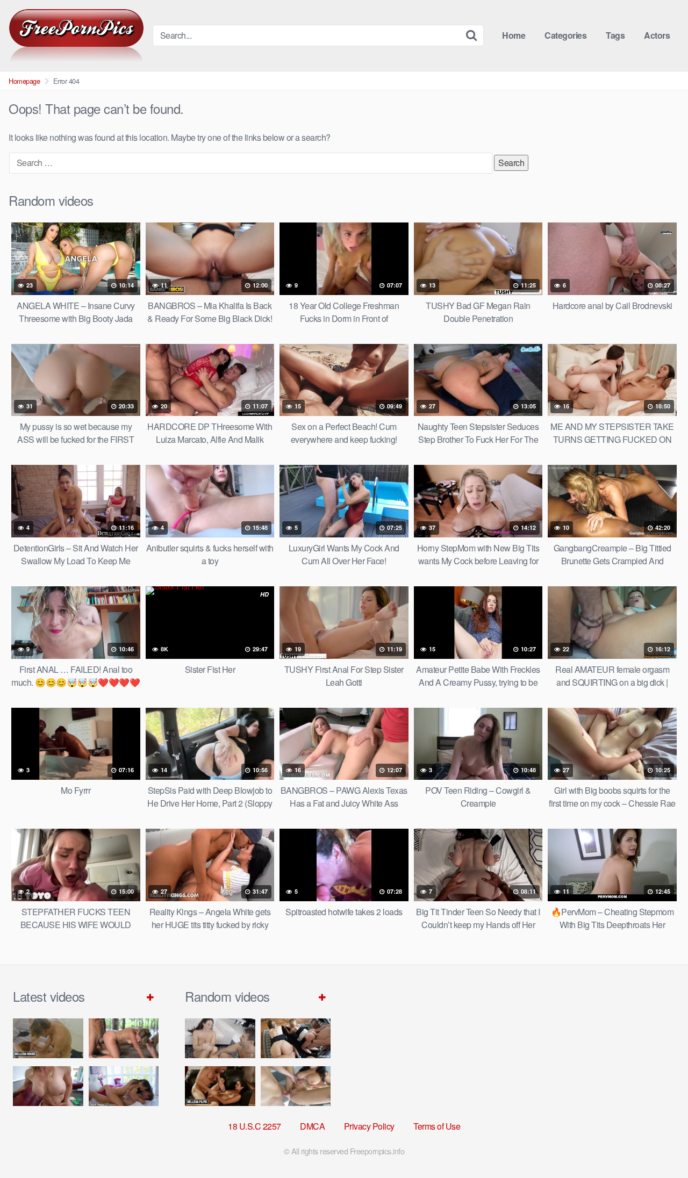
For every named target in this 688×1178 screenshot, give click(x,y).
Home (513, 35)
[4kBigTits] (76, 35)
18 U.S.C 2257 (254, 1126)
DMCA (312, 1126)
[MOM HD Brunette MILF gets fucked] (124, 1038)
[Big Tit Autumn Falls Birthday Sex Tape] (296, 1085)
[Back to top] (658, 1144)
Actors (657, 35)
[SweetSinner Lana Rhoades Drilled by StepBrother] (124, 1085)
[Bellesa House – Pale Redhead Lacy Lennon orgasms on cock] (48, 1038)
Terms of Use (436, 1126)
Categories (565, 35)
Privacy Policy (369, 1126)
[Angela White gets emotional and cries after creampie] (220, 1038)
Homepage (24, 81)
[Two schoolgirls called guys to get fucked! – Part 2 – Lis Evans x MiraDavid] (296, 1038)
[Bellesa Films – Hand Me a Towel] (220, 1085)
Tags (615, 35)
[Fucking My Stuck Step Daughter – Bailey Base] (48, 1085)
